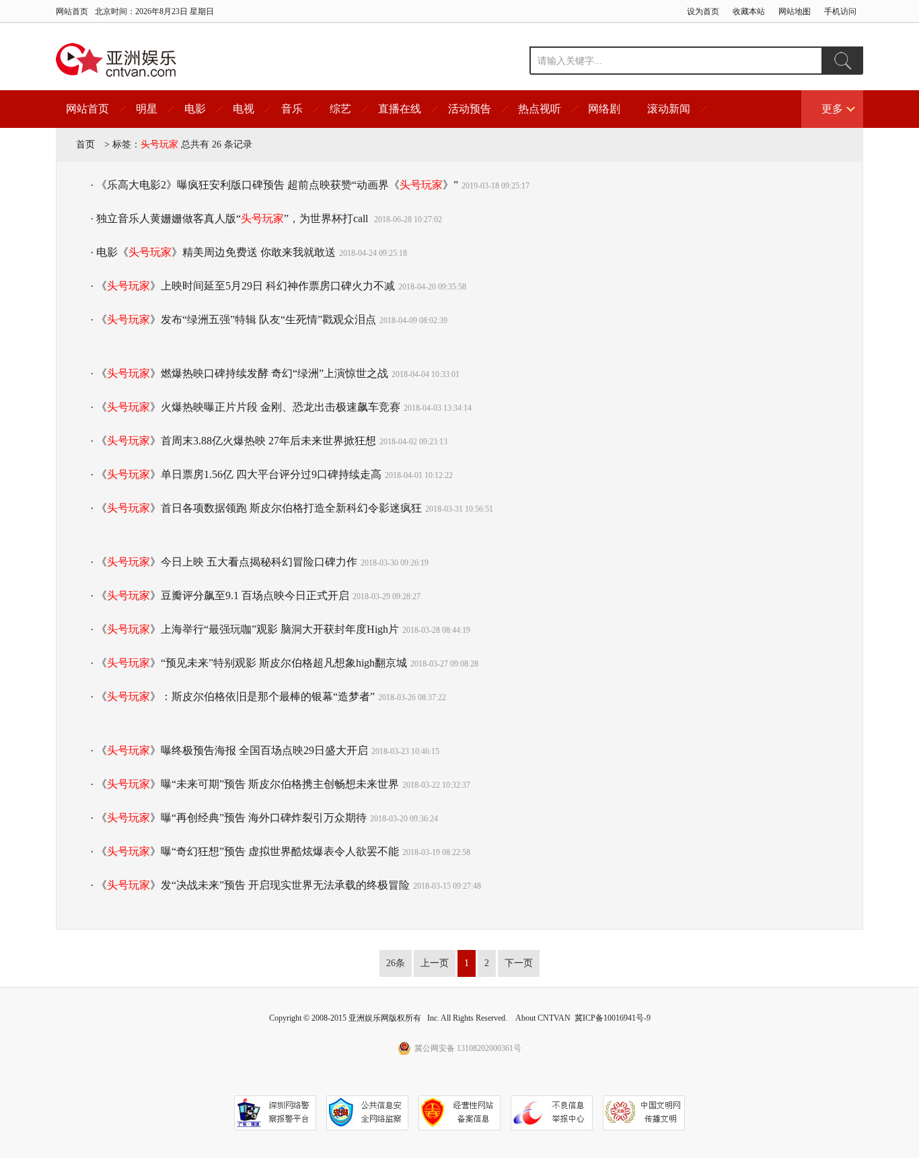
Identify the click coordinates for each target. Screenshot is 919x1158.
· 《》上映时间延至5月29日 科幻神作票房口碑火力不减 (242, 286)
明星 (146, 108)
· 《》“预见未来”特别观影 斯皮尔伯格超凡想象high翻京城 (248, 663)
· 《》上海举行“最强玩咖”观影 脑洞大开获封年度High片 (244, 629)
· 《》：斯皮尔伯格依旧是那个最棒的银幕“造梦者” (232, 696)
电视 (243, 108)
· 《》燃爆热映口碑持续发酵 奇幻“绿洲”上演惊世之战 (239, 373)
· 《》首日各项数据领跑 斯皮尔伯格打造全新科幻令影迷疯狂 (256, 508)
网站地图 (794, 11)
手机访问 (840, 11)
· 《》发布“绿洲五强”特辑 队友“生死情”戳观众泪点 (233, 319)
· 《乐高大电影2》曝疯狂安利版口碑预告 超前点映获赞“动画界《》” (274, 185)
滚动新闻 (668, 108)
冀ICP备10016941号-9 (613, 1018)
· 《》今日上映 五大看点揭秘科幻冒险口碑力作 (223, 562)
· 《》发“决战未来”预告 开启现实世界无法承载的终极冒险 (250, 885)
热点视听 (539, 108)
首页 (85, 144)
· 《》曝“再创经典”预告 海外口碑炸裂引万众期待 (228, 817)
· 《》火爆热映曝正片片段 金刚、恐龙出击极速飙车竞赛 (245, 407)
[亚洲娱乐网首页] (116, 60)
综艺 (340, 108)
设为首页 (703, 11)
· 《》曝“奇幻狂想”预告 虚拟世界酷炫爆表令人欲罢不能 (244, 851)
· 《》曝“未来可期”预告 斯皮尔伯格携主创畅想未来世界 (244, 784)
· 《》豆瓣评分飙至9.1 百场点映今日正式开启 (219, 595)
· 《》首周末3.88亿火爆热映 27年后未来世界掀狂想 (233, 440)
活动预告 (469, 108)
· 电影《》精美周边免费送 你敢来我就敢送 (213, 252)
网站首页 (72, 11)
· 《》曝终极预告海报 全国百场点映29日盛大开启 (229, 750)
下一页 (519, 963)
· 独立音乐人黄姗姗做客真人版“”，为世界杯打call (230, 218)
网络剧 (604, 108)
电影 (195, 108)
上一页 (434, 963)
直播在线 (399, 108)
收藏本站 (749, 11)
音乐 (292, 108)
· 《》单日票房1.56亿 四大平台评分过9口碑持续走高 (235, 474)
